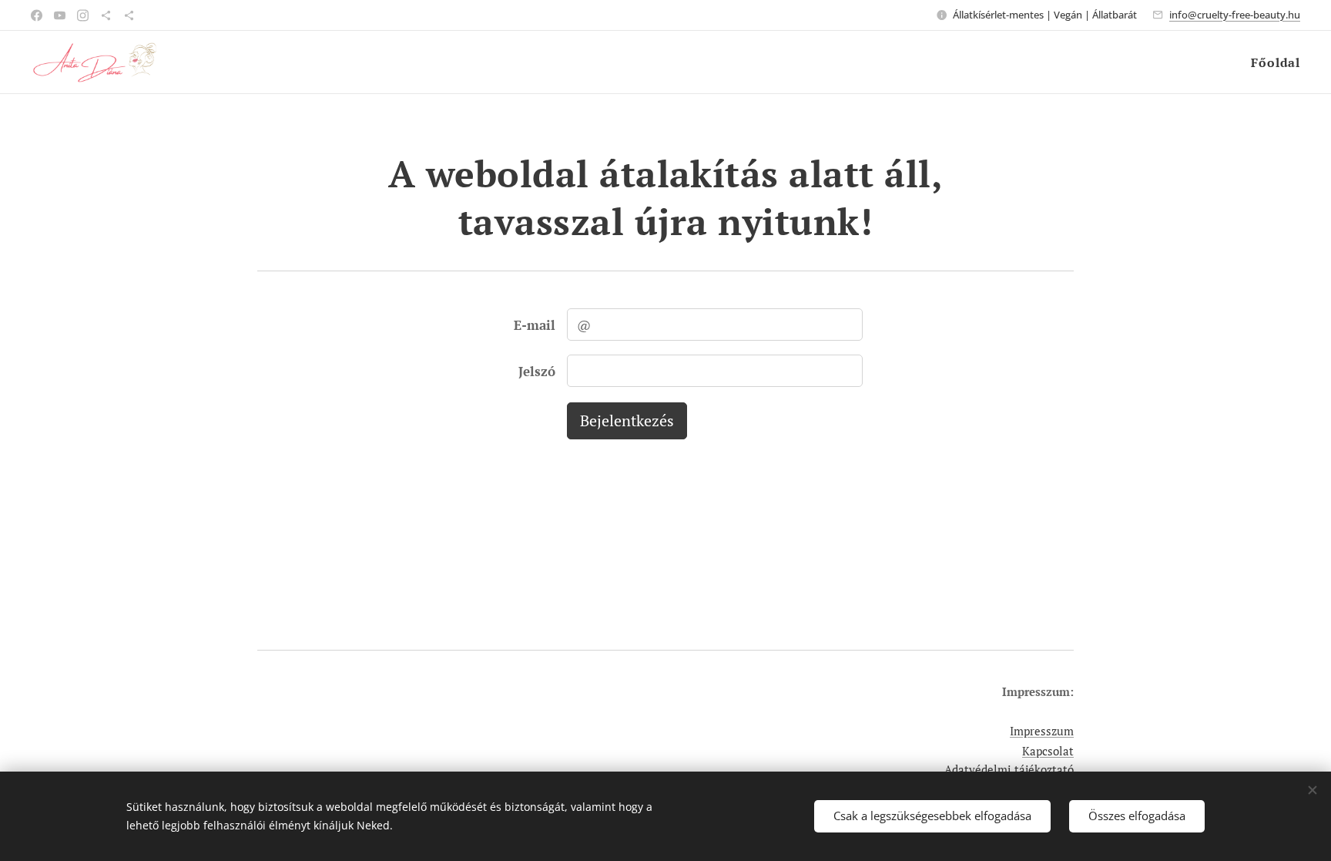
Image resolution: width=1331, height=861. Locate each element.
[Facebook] (36, 15)
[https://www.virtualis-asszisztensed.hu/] (106, 15)
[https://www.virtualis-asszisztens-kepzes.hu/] (129, 15)
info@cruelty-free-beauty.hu (1234, 15)
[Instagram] (82, 15)
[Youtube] (59, 15)
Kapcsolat (1048, 750)
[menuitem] (1273, 62)
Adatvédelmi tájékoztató (1009, 769)
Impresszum (1042, 730)
